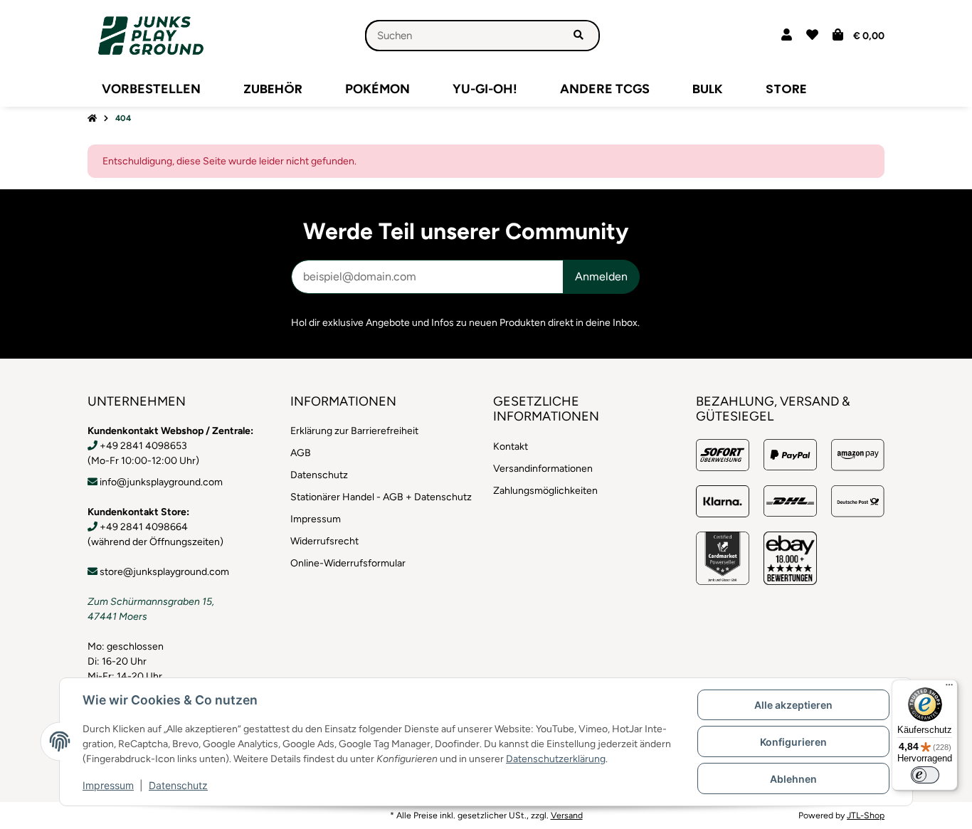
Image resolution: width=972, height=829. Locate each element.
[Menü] (949, 688)
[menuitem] (151, 89)
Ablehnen (793, 779)
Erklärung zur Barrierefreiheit (354, 431)
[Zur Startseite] (92, 118)
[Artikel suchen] (578, 36)
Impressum (108, 785)
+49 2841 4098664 (144, 527)
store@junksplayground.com (164, 572)
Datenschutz (178, 785)
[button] (786, 36)
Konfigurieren (793, 742)
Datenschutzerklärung (556, 759)
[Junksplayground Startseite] (151, 35)
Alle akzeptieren (793, 705)
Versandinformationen (543, 469)
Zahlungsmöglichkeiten (545, 491)
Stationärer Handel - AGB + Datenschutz (381, 497)
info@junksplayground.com (161, 482)
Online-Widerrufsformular (348, 563)
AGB (300, 453)
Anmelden (601, 276)
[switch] (925, 774)
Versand (567, 815)
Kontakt (510, 446)
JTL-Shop (865, 815)
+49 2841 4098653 (143, 446)
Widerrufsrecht (324, 541)
